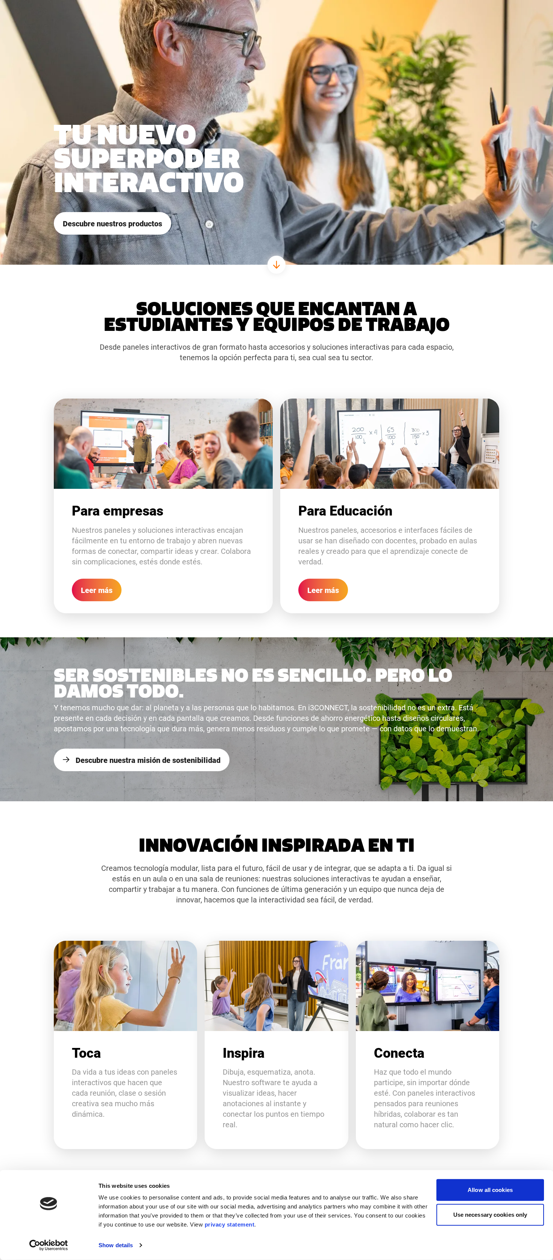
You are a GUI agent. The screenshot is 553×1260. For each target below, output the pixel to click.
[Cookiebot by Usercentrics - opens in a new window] (49, 1245)
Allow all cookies (490, 1190)
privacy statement (230, 1224)
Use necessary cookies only (490, 1214)
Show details (116, 1245)
